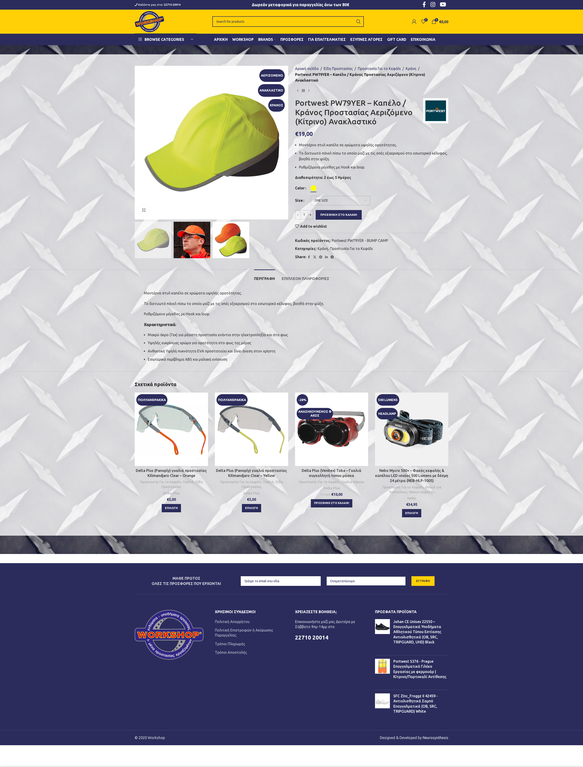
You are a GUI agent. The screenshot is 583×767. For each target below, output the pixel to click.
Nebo (411, 498)
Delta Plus (171, 493)
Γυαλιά (188, 482)
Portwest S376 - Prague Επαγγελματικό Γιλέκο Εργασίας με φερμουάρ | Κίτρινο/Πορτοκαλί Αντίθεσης (419, 669)
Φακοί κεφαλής (421, 492)
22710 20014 (172, 4)
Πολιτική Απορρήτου (232, 622)
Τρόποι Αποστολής (231, 652)
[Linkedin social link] (326, 257)
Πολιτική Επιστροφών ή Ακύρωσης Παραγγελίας (244, 632)
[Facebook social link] (309, 257)
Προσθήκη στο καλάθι (338, 214)
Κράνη (411, 68)
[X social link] (315, 257)
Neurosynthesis (435, 738)
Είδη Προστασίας (338, 68)
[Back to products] (303, 91)
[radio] (313, 188)
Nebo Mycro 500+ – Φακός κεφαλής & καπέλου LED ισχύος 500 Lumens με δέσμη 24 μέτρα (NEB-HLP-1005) (411, 475)
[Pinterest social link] (321, 257)
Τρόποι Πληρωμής (230, 644)
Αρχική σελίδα (307, 68)
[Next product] (309, 91)
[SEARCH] (358, 21)
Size (299, 200)
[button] (331, 503)
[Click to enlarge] (144, 210)
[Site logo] (149, 21)
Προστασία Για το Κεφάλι (379, 68)
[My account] (414, 21)
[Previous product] (298, 91)
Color (300, 188)
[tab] (264, 276)
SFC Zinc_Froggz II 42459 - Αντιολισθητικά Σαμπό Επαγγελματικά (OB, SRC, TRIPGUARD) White (415, 703)
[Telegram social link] (332, 257)
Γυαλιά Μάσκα (353, 482)
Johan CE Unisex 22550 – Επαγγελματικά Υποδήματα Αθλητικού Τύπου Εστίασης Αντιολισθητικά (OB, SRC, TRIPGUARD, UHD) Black (417, 632)
